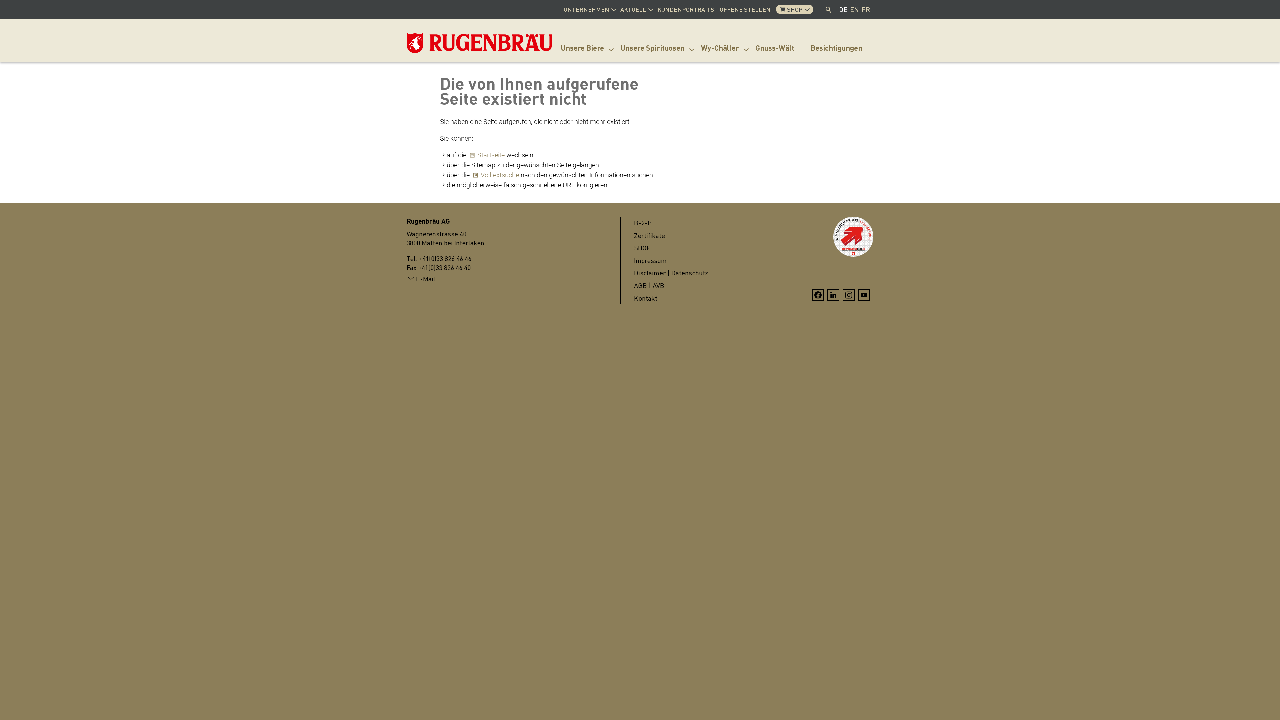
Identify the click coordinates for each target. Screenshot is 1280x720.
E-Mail (425, 279)
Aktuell (633, 9)
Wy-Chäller (720, 47)
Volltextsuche (500, 175)
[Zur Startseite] (440, 42)
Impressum (650, 260)
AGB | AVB (649, 285)
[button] (614, 9)
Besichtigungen (836, 47)
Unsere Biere (582, 47)
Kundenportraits (685, 9)
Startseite (491, 155)
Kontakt (645, 298)
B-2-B (643, 223)
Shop (795, 9)
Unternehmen (586, 9)
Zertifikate (649, 235)
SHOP (642, 248)
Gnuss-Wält (774, 47)
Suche (829, 9)
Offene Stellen (745, 9)
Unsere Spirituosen (652, 47)
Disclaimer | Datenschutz (671, 273)
